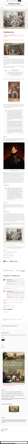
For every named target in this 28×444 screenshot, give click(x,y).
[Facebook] (2, 430)
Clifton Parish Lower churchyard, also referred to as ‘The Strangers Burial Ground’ (12, 395)
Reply (23, 284)
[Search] (26, 8)
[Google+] (3, 430)
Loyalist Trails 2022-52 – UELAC (10, 305)
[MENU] (2, 8)
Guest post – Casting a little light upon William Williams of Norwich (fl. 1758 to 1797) (12, 393)
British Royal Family (8, 35)
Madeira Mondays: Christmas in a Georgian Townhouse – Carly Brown (15, 286)
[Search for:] (14, 328)
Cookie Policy (13, 442)
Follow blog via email (5, 332)
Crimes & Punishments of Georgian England (17, 35)
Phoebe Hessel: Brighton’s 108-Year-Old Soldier (7, 396)
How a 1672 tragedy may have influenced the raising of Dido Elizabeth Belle (11, 391)
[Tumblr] (5, 430)
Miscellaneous (5, 36)
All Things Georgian (14, 3)
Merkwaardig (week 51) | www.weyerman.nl (11, 288)
